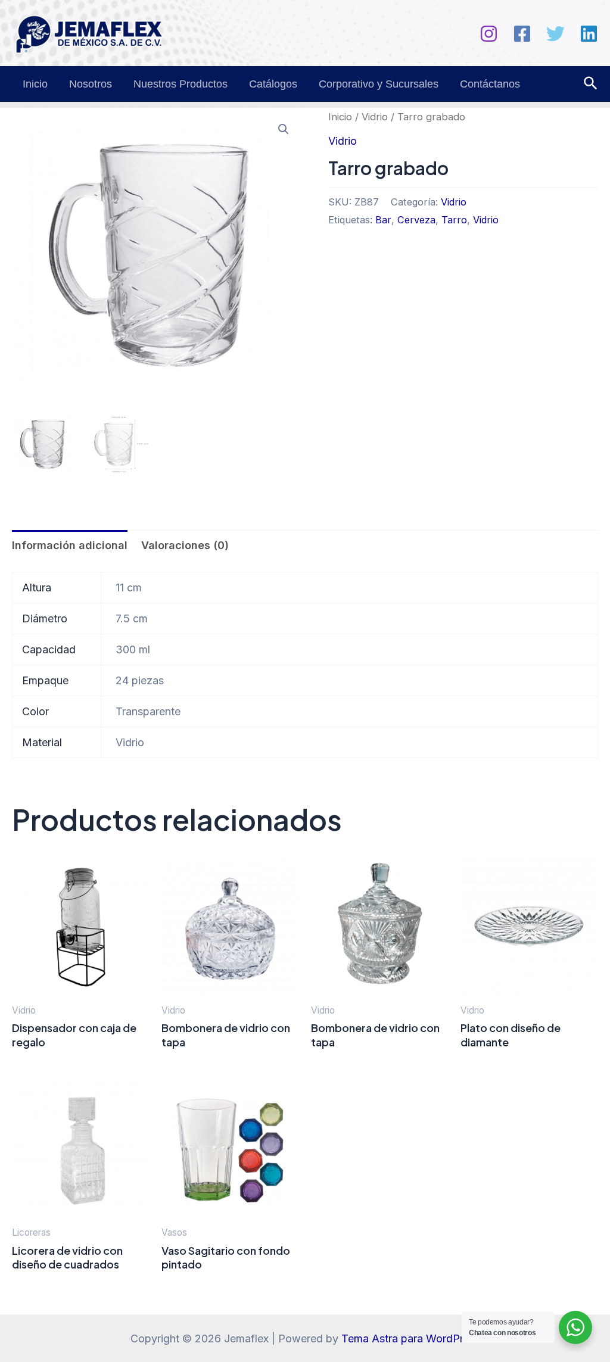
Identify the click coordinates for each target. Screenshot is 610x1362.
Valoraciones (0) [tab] (185, 545)
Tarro (454, 220)
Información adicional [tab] (69, 545)
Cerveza (416, 220)
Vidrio (375, 117)
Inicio (35, 84)
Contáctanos (490, 84)
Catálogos (273, 84)
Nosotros (90, 84)
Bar (383, 220)
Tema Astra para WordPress (410, 1338)
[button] (283, 129)
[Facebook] (522, 33)
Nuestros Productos (180, 84)
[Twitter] (555, 33)
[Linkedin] (589, 33)
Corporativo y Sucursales (378, 84)
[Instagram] (489, 33)
